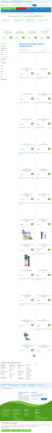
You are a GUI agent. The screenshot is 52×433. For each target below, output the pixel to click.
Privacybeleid (15, 417)
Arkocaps (26, 118)
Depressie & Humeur (12, 366)
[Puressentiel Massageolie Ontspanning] (26, 285)
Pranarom (19, 30)
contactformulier (26, 400)
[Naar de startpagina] (6, 5)
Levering (14, 416)
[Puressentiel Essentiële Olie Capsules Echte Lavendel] (26, 159)
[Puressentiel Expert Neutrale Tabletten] (43, 210)
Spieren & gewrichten (12, 373)
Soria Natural (27, 143)
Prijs (1, 76)
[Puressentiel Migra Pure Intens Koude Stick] (32, 24)
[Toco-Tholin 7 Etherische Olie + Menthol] (26, 59)
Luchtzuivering (3, 62)
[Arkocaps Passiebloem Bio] (43, 260)
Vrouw (10, 377)
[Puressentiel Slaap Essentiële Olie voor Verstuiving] (26, 210)
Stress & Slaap (11, 374)
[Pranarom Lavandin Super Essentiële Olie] (20, 24)
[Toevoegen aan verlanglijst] (33, 53)
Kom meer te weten (5, 427)
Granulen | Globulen (12, 368)
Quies (27, 269)
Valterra (43, 143)
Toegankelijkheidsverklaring (18, 420)
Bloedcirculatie (3, 46)
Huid (1, 52)
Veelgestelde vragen (16, 413)
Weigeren (16, 430)
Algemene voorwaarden (17, 418)
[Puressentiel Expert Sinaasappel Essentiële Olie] (26, 310)
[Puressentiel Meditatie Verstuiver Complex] (26, 336)
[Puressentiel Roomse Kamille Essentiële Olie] (43, 285)
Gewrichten (3, 50)
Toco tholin (27, 67)
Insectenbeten (20, 373)
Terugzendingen (16, 414)
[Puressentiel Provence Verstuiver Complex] (43, 184)
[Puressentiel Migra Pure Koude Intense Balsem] (26, 235)
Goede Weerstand (29, 370)
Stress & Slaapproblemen (5, 56)
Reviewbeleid (26, 414)
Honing (27, 365)
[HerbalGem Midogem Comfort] (43, 310)
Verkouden (10, 376)
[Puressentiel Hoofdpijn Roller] (44, 24)
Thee (27, 366)
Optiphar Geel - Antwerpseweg (40, 419)
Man (10, 371)
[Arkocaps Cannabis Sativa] (26, 109)
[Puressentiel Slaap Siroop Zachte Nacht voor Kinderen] (43, 336)
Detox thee (28, 369)
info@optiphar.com (5, 411)
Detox (10, 367)
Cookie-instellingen (26, 430)
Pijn (9, 372)
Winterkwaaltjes (3, 58)
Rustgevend (28, 374)
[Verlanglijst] (47, 5)
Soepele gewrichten (29, 375)
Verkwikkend (28, 379)
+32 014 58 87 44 (25, 396)
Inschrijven (44, 399)
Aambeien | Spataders (12, 365)
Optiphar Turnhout (38, 421)
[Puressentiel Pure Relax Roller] (26, 84)
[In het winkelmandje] (11, 37)
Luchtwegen (28, 372)
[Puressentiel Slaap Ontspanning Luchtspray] (43, 84)
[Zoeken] (34, 5)
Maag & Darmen (11, 370)
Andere (19, 366)
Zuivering (2, 54)
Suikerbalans (28, 376)
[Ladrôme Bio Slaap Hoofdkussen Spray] (7, 24)
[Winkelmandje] (50, 5)
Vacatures (26, 416)
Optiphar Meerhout (38, 416)
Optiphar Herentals (38, 415)
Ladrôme (7, 30)
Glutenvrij (19, 367)
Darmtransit (28, 368)
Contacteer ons (6, 410)
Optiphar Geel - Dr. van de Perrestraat (41, 418)
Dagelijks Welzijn (4, 48)
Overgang (27, 373)
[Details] (49, 350)
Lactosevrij (19, 368)
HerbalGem (44, 319)
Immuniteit (10, 369)
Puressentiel (32, 30)
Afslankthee (28, 367)
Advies (25, 411)
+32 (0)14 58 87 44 (5, 413)
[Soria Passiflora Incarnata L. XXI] (26, 134)
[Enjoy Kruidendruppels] (43, 134)
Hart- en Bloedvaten (29, 371)
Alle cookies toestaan (6, 430)
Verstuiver (2, 60)
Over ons (26, 413)
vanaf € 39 (7, 1)
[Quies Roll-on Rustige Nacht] (26, 260)
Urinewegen (11, 375)
